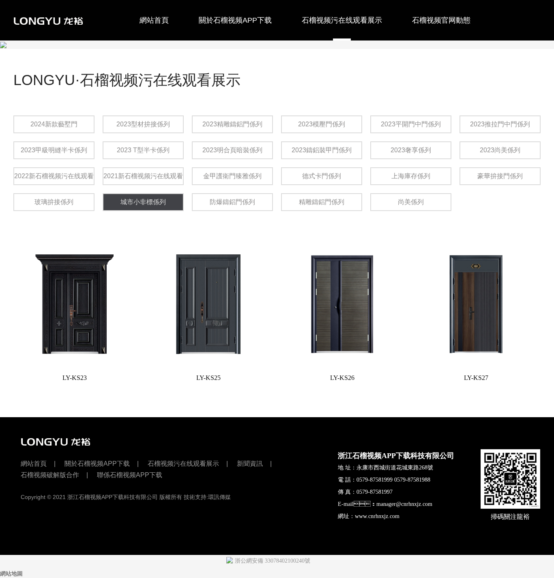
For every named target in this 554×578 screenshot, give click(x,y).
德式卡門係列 (321, 176)
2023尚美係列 (500, 150)
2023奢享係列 (411, 150)
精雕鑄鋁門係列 (321, 201)
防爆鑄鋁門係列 (232, 201)
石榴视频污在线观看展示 (342, 20)
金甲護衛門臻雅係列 (232, 176)
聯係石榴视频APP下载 (159, 61)
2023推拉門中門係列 (500, 124)
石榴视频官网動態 (441, 20)
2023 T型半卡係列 (143, 150)
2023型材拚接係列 (143, 124)
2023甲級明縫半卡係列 (54, 150)
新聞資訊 (250, 463)
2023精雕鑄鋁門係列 (232, 124)
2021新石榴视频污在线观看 (143, 176)
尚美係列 (411, 201)
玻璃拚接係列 (53, 201)
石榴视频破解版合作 (60, 61)
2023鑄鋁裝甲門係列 (322, 150)
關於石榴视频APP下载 (235, 20)
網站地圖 (11, 573)
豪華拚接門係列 (500, 176)
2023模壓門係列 (321, 124)
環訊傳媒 (219, 497)
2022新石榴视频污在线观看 (54, 176)
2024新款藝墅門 (53, 124)
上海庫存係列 (410, 176)
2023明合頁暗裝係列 (232, 150)
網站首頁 (154, 20)
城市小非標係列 (143, 201)
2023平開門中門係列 (411, 124)
